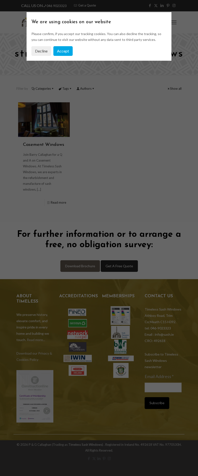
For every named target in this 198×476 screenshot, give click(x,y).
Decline (41, 51)
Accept (63, 51)
